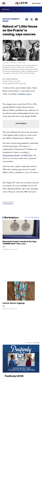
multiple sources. (25, 93)
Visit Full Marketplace (32, 217)
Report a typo (8, 203)
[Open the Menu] (4, 3)
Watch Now (36, 3)
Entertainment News (11, 20)
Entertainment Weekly (11, 155)
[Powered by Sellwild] (36, 342)
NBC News (28, 155)
